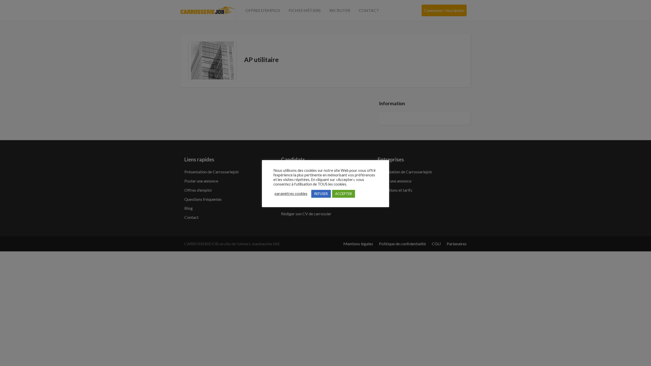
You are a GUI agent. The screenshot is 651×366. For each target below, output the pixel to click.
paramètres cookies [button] (291, 193)
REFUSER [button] (321, 194)
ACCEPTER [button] (343, 194)
